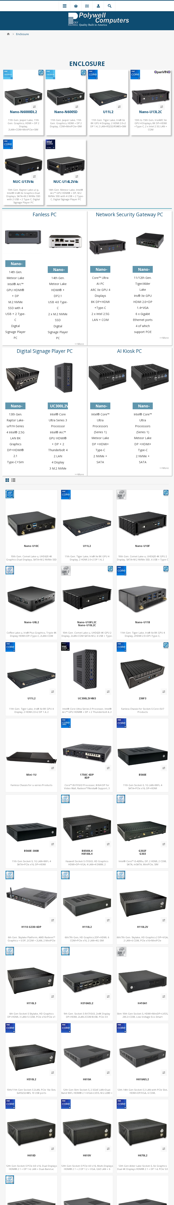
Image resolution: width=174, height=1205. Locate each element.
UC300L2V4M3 (87, 698)
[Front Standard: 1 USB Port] (142, 896)
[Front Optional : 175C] (142, 744)
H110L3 (31, 1003)
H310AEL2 (87, 1003)
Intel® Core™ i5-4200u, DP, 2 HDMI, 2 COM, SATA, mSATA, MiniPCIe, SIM (143, 863)
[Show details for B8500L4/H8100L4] (87, 820)
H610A (87, 1079)
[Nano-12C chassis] (31, 515)
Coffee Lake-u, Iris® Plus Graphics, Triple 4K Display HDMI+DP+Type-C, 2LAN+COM (31, 634)
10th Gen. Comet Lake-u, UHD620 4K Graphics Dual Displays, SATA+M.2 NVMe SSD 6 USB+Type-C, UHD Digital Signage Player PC (31, 559)
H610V (87, 1155)
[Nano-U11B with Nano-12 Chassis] (142, 592)
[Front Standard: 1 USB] (31, 1049)
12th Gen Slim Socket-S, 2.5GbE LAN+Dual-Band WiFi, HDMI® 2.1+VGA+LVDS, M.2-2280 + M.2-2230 (86, 1093)
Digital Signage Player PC (45, 351)
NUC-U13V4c (23, 181)
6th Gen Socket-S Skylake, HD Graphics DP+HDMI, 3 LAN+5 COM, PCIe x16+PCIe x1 (31, 1015)
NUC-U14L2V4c (65, 181)
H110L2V (142, 927)
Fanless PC (44, 214)
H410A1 (142, 1003)
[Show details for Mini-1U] (31, 744)
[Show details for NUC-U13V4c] (23, 159)
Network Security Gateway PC (129, 214)
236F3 (142, 698)
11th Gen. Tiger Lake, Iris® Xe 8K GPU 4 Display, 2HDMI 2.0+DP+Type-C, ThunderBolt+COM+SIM (142, 636)
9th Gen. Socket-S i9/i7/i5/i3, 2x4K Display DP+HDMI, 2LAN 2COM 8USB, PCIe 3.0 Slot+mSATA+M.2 (87, 1017)
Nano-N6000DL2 (23, 112)
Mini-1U (31, 774)
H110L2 (87, 927)
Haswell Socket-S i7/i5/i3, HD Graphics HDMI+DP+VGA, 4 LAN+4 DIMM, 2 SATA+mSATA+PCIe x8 (87, 864)
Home (8, 34)
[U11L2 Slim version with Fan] (108, 89)
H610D (31, 1155)
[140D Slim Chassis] (142, 972)
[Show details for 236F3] (142, 668)
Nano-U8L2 (31, 622)
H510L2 (31, 1079)
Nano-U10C (31, 546)
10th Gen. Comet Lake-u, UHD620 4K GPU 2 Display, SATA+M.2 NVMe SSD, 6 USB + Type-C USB (142, 559)
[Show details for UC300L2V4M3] (87, 668)
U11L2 (108, 112)
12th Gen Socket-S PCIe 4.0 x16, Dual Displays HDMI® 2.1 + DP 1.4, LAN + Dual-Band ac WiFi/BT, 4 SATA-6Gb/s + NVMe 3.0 (31, 1169)
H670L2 (142, 1155)
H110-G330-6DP (31, 927)
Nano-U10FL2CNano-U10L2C (87, 624)
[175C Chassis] (87, 896)
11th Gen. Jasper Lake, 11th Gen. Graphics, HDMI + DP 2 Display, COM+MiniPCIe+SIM (66, 123)
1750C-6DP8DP (87, 776)
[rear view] (31, 896)
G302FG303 (142, 852)
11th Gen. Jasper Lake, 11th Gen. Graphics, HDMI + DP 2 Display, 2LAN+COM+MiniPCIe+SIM (23, 124)
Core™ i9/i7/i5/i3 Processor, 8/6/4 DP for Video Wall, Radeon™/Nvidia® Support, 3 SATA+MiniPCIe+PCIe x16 (87, 788)
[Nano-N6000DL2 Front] (23, 89)
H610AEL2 (142, 1079)
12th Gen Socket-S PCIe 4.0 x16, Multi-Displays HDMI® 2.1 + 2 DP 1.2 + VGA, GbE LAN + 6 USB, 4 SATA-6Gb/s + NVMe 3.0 (87, 1169)
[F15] (87, 592)
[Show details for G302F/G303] (142, 820)
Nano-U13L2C (150, 112)
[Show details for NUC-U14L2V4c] (66, 159)
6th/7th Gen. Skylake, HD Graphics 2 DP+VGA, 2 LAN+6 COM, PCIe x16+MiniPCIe (142, 939)
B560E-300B (31, 850)
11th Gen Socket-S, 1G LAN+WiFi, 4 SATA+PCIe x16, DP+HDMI (142, 786)
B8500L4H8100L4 (86, 852)
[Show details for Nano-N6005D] (66, 89)
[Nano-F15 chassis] (150, 89)
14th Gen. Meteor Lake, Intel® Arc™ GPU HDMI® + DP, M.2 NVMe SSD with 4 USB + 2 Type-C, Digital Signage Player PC (66, 194)
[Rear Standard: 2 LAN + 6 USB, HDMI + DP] (87, 972)
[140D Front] (87, 1049)
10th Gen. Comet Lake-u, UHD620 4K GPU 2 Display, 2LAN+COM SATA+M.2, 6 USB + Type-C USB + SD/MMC (87, 636)
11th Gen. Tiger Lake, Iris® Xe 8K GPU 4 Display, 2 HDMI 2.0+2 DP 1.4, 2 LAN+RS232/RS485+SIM (108, 123)
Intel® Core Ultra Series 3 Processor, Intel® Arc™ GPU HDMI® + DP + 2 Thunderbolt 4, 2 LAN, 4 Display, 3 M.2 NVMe (87, 712)
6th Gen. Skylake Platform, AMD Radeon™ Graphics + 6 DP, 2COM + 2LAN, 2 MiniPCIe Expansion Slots (31, 940)
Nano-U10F (142, 546)
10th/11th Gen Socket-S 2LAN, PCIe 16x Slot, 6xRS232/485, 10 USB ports (31, 1091)
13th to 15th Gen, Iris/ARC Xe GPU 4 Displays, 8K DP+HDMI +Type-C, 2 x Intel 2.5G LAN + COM (150, 124)
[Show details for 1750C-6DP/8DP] (87, 744)
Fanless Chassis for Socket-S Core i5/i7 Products (142, 710)
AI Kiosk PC (129, 351)
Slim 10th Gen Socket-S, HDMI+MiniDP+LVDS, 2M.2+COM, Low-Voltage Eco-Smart (142, 1015)
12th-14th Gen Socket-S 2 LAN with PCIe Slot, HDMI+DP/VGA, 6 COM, (142, 1091)
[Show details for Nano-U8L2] (31, 592)
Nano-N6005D (65, 112)
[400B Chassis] (31, 1125)
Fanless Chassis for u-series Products (31, 785)
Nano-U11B (142, 622)
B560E (142, 774)
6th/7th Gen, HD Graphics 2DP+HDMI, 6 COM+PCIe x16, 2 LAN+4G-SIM (87, 939)
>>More (79, 343)
